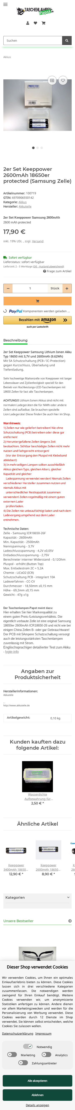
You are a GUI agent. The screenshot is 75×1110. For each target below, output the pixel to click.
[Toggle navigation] (5, 2)
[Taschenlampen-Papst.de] (32, 9)
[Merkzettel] (35, 23)
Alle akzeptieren (37, 1081)
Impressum (43, 1033)
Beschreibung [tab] (15, 340)
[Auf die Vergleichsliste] (52, 80)
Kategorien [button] (15, 898)
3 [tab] (41, 148)
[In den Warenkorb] (6, 68)
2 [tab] (37, 148)
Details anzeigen (37, 1105)
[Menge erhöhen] (66, 288)
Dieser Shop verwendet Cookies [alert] (37, 967)
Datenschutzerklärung (17, 1033)
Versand (38, 241)
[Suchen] (67, 40)
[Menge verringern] (8, 288)
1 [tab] (33, 148)
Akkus (23, 202)
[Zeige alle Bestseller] (70, 921)
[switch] (28, 1046)
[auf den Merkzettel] (63, 80)
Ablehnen (38, 1095)
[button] (27, 23)
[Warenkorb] (43, 23)
